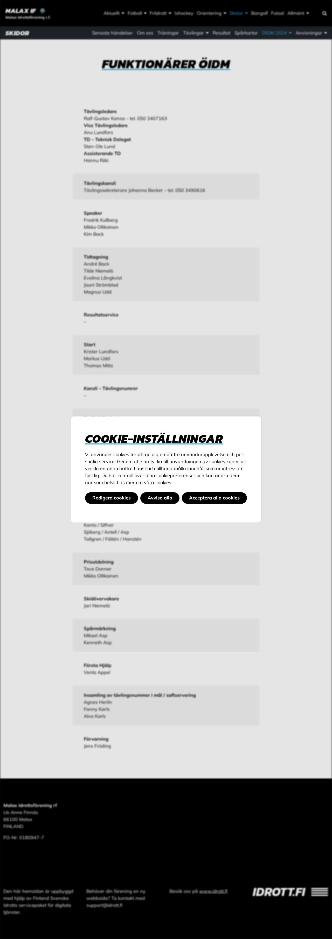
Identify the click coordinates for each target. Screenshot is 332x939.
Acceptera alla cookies (214, 498)
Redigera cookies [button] (111, 498)
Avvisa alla (160, 498)
